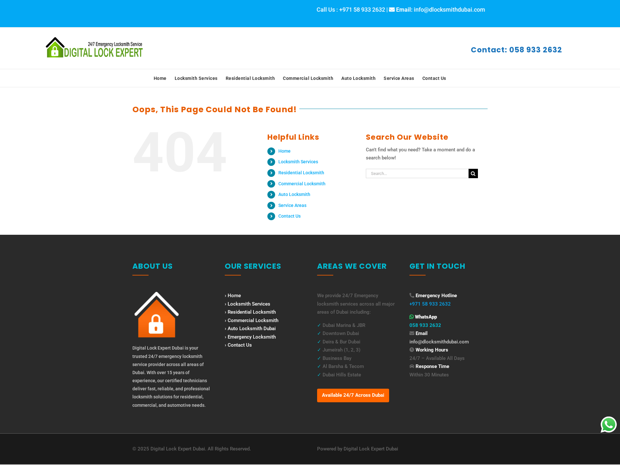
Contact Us (289, 216)
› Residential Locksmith (250, 312)
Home (284, 151)
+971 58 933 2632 (430, 304)
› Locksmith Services (247, 304)
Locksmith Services (298, 161)
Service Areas (292, 205)
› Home (233, 295)
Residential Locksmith (301, 172)
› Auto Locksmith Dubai (250, 328)
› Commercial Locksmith (251, 320)
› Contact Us (238, 345)
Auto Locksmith (294, 194)
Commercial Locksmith (302, 183)
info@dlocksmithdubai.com (439, 342)
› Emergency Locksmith (250, 337)
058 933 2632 (425, 325)
